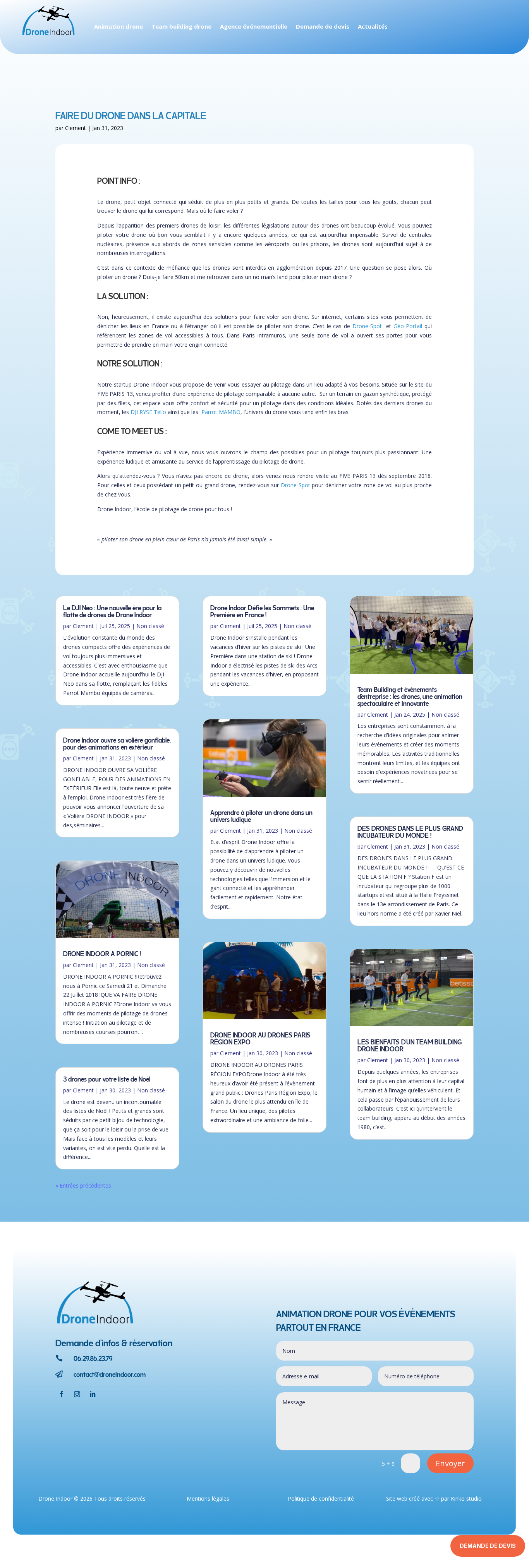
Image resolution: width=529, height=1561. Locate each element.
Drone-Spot (367, 326)
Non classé (150, 626)
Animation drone (118, 27)
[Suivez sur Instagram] (77, 1394)
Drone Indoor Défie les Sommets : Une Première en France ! (262, 610)
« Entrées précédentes (83, 1185)
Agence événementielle (253, 27)
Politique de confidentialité (321, 1498)
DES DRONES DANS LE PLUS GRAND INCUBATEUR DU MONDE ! (410, 831)
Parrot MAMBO (220, 412)
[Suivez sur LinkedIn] (92, 1394)
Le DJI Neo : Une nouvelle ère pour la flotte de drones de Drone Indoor (112, 610)
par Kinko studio (461, 1498)
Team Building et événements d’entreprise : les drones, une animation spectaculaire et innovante (409, 695)
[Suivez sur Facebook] (61, 1394)
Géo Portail (408, 326)
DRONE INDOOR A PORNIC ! (102, 953)
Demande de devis (322, 27)
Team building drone (181, 27)
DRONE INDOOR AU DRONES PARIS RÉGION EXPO (260, 1037)
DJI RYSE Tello (148, 412)
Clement (75, 128)
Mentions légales (208, 1498)
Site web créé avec (409, 1498)
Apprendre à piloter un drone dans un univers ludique (261, 815)
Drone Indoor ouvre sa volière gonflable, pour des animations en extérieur (117, 742)
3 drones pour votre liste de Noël (106, 1078)
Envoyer (450, 1463)
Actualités (373, 27)
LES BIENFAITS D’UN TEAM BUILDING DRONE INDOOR (409, 1044)
